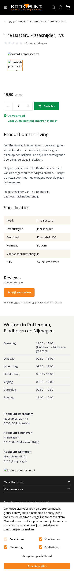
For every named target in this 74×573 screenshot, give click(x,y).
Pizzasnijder (45, 229)
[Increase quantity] (28, 106)
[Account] (60, 7)
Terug (10, 21)
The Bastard (45, 220)
